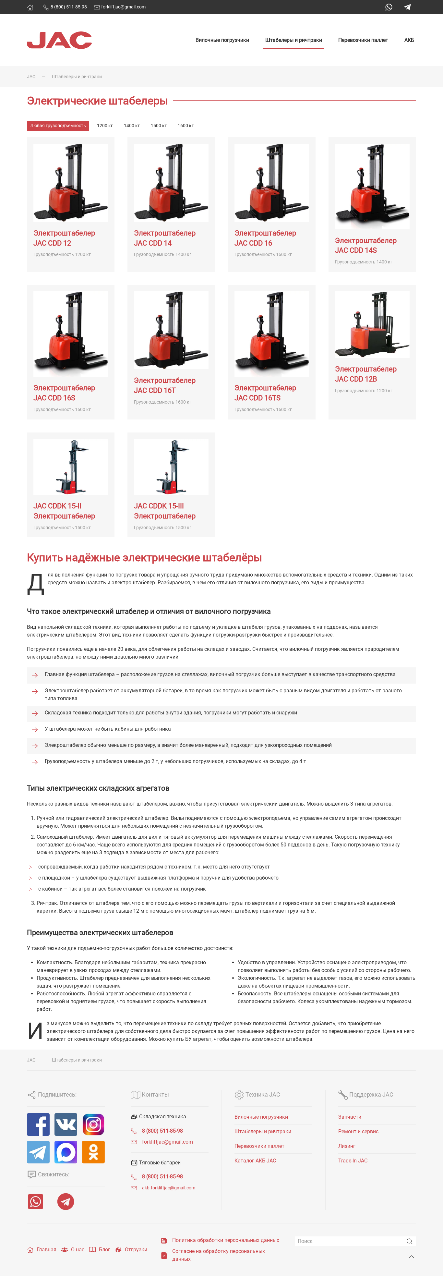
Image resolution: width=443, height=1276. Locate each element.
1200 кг (105, 125)
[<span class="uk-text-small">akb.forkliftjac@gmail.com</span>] (134, 1188)
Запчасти (349, 1117)
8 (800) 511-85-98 (68, 6)
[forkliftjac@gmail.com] (134, 1142)
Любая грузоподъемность (58, 125)
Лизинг (346, 1146)
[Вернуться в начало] (59, 40)
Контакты (154, 1094)
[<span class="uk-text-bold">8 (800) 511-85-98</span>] (134, 1131)
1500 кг (159, 125)
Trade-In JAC (352, 1161)
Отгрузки (136, 1249)
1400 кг (132, 125)
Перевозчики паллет (363, 40)
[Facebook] (38, 1124)
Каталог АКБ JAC (255, 1161)
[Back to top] (411, 1257)
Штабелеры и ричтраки (293, 40)
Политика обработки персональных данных (225, 1240)
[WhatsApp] (389, 7)
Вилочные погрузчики (222, 40)
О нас (77, 1249)
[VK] (65, 1124)
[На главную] (30, 7)
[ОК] (93, 1152)
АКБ (409, 40)
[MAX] (65, 1152)
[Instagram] (93, 1124)
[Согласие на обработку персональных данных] (164, 1255)
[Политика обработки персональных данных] (164, 1240)
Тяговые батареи (159, 1163)
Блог (104, 1249)
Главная (46, 1249)
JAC (31, 76)
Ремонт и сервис (358, 1131)
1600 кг (186, 125)
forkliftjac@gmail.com (123, 6)
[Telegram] (407, 7)
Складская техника (162, 1116)
